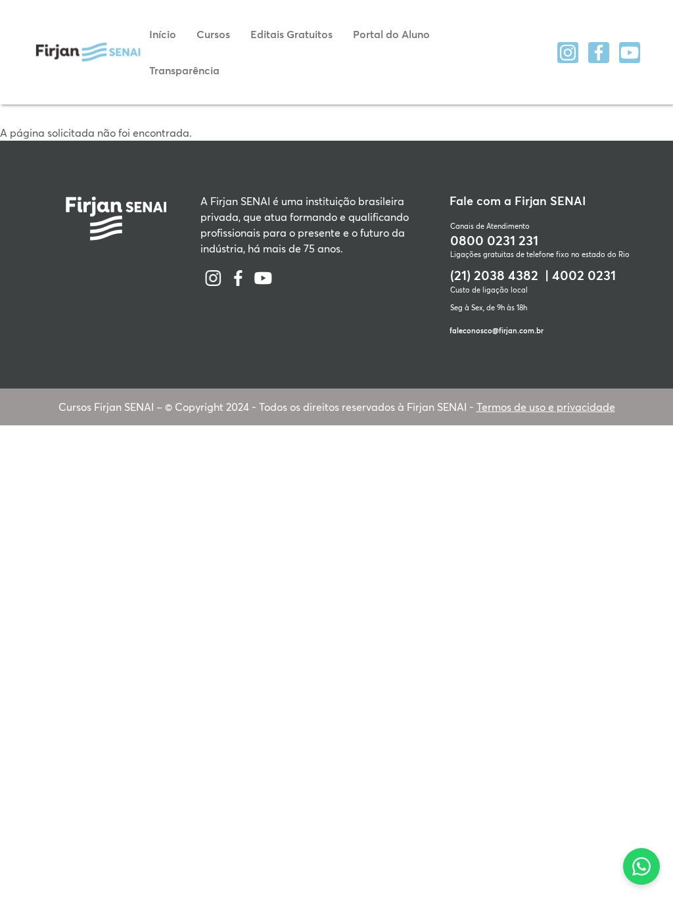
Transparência (184, 70)
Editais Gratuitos (291, 34)
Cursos (213, 34)
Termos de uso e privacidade (545, 407)
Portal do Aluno (391, 34)
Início (162, 34)
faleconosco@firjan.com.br (497, 330)
